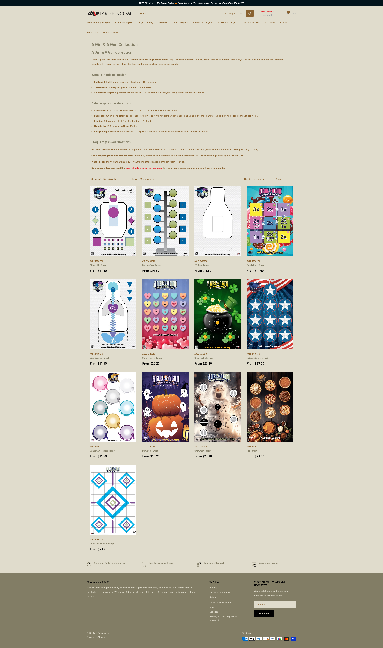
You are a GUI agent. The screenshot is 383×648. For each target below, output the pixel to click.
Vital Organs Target (99, 357)
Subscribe (264, 613)
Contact (284, 22)
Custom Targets (123, 22)
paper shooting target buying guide (143, 167)
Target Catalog (145, 22)
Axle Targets (96, 261)
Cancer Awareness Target (102, 450)
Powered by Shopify (96, 637)
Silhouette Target (98, 265)
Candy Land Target (256, 265)
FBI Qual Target (202, 265)
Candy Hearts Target (152, 357)
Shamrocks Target (203, 357)
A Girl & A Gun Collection (106, 32)
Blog (211, 606)
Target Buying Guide (220, 601)
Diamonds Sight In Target (102, 543)
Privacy (213, 587)
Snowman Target (202, 450)
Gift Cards (270, 22)
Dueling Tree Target (152, 265)
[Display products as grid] (285, 179)
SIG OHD (162, 22)
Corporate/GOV (251, 22)
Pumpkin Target (150, 450)
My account (266, 14)
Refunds (213, 597)
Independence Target (257, 357)
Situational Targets (228, 22)
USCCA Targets (180, 22)
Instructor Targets (202, 22)
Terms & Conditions (219, 592)
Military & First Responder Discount (223, 618)
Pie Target (252, 450)
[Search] (250, 13)
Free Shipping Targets (98, 22)
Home (89, 32)
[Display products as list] (290, 179)
